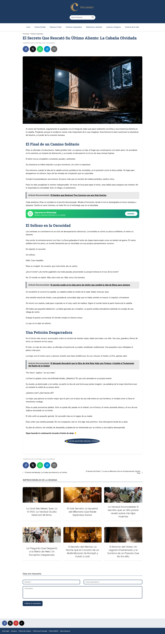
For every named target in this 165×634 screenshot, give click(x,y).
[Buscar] (92, 17)
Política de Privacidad (40, 631)
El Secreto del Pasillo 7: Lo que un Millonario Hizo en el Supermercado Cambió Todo (113, 472)
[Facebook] (26, 49)
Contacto (14, 631)
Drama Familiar (40, 27)
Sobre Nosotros (65, 631)
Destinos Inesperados (74, 27)
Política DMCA (53, 631)
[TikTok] (21, 623)
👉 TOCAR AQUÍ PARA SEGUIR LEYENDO (82, 441)
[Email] (54, 49)
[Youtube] (15, 623)
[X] (33, 49)
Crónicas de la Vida (132, 27)
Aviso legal (5, 631)
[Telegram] (47, 49)
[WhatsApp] (40, 49)
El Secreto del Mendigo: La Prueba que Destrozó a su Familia (46, 472)
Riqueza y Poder (55, 27)
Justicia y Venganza (113, 27)
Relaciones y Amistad (94, 27)
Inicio (28, 27)
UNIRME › (131, 214)
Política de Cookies (25, 631)
